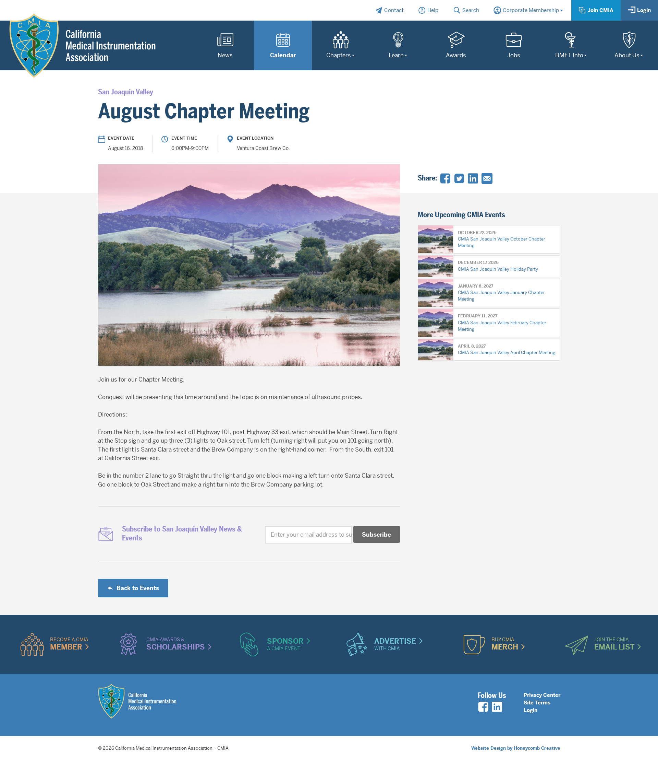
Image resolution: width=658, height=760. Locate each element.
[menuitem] (389, 10)
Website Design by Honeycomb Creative (515, 748)
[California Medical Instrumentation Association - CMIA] (82, 45)
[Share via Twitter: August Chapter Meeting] (459, 178)
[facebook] (483, 706)
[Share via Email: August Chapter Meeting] (487, 178)
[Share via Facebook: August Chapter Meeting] (445, 178)
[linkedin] (496, 706)
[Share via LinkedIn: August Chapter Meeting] (472, 178)
